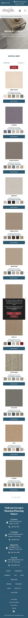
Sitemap (14, 608)
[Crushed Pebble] (17, 484)
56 (19, 497)
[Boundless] (13, 96)
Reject (17, 313)
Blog (9, 588)
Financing (18, 584)
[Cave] (17, 449)
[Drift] (17, 272)
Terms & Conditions (14, 602)
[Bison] (13, 237)
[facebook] (14, 611)
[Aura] (14, 79)
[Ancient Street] (9, 484)
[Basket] (9, 166)
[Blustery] (17, 166)
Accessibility (14, 599)
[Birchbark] (17, 131)
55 (17, 497)
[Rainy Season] (17, 378)
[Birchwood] (14, 291)
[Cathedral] (13, 484)
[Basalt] (13, 131)
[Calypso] (9, 414)
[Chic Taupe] (17, 96)
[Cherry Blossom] (22, 343)
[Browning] (17, 237)
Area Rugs (14, 579)
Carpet (11, 16)
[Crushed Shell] (22, 449)
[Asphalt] (14, 397)
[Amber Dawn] (14, 433)
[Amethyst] (14, 115)
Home (2, 16)
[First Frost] (17, 202)
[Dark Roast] (13, 202)
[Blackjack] (9, 343)
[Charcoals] (9, 202)
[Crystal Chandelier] (22, 484)
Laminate (7, 575)
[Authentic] (14, 256)
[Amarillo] (14, 221)
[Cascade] (13, 343)
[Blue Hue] (9, 272)
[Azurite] (9, 131)
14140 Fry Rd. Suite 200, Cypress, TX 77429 (20, 3)
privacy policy (16, 306)
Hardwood (18, 571)
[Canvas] (14, 185)
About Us (18, 588)
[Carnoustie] (22, 237)
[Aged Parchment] (14, 468)
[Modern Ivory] (9, 378)
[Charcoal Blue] (13, 414)
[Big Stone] (9, 449)
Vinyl (22, 575)
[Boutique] (22, 166)
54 (15, 497)
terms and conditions (12, 308)
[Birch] (13, 449)
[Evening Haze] (22, 272)
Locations (14, 592)
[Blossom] (22, 131)
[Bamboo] (9, 96)
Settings (14, 316)
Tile (15, 575)
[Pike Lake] (13, 378)
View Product (14, 101)
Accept (10, 313)
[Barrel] (14, 150)
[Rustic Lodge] (22, 378)
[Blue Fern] (13, 166)
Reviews (8, 584)
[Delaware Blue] (22, 96)
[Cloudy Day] (13, 272)
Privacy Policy (14, 605)
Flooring (7, 16)
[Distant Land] (22, 414)
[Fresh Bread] (22, 202)
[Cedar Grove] (14, 362)
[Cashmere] (17, 343)
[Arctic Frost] (9, 237)
